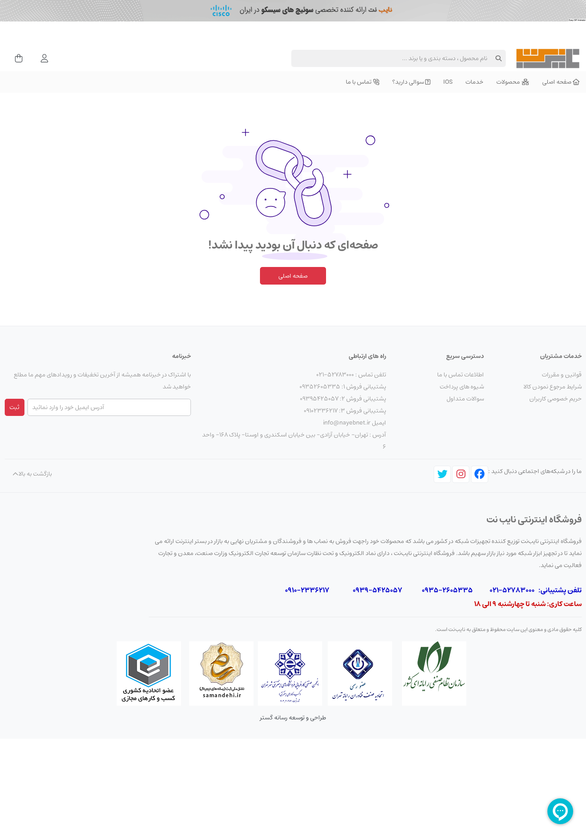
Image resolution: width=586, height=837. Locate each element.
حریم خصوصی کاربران (555, 399)
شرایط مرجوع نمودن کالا (552, 387)
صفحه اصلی (293, 276)
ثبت (14, 407)
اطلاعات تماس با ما (460, 375)
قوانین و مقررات (562, 375)
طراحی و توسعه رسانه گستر (293, 718)
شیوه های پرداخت (462, 387)
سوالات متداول (465, 399)
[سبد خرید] (16, 58)
